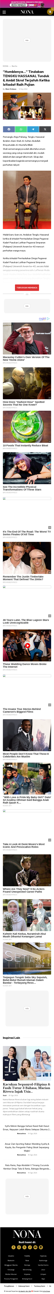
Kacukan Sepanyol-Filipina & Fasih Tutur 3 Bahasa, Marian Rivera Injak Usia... (26, 1088)
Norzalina (21, 1133)
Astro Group (46, 1291)
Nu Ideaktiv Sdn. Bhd (25, 1291)
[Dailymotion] (41, 1247)
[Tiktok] (30, 1247)
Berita (14, 66)
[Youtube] (35, 1247)
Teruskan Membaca (27, 287)
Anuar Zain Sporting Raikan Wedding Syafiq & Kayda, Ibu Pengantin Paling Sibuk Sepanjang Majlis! (27, 1147)
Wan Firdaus (10, 89)
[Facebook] (14, 1247)
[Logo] (27, 1234)
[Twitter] (24, 1247)
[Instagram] (19, 1247)
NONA (5, 66)
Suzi (5, 1095)
